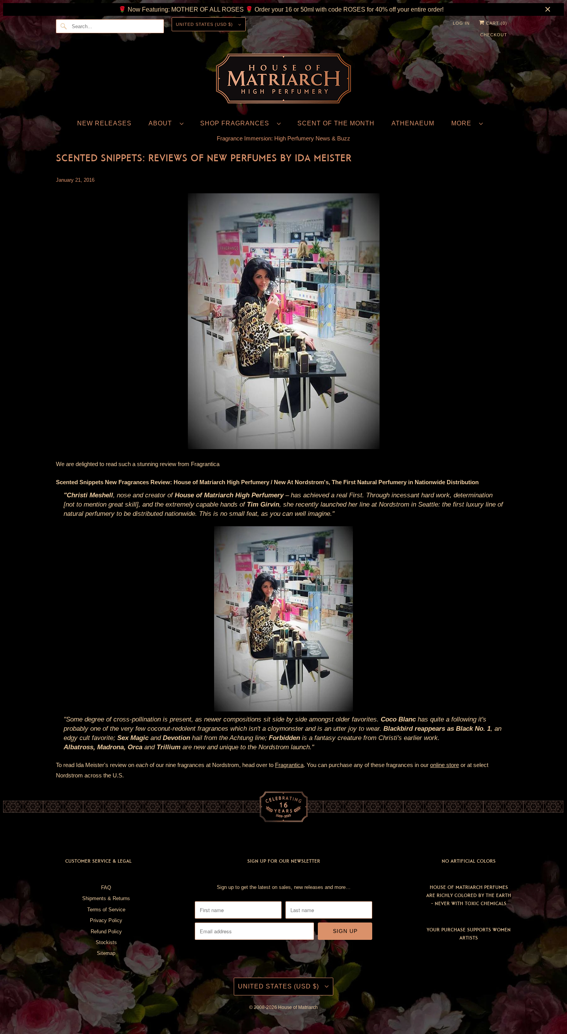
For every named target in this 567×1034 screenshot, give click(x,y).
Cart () (495, 23)
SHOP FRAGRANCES (236, 123)
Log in (461, 23)
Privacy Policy (106, 920)
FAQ (106, 887)
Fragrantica (205, 464)
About (162, 123)
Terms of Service (106, 909)
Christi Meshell (90, 495)
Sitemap (106, 953)
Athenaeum (413, 123)
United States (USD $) (205, 24)
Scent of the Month (336, 123)
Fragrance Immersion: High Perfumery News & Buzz (283, 138)
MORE (463, 123)
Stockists (106, 942)
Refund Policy (106, 931)
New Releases (104, 123)
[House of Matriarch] (283, 80)
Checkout (493, 34)
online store (444, 765)
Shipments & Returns (106, 898)
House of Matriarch (298, 1007)
